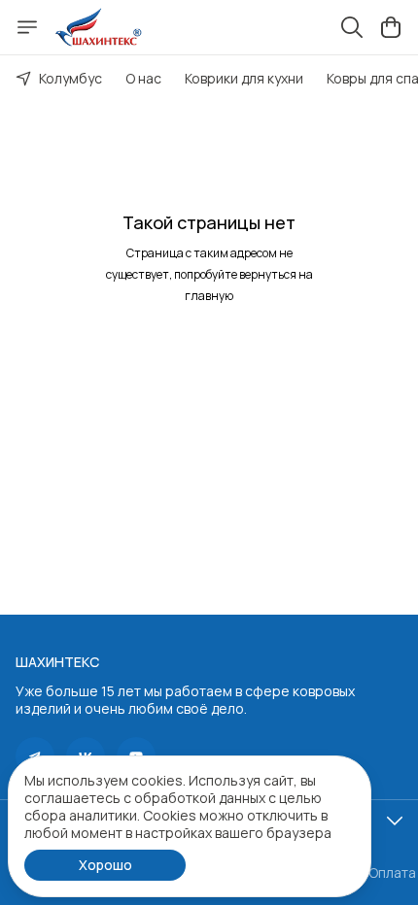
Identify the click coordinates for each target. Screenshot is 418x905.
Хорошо (105, 864)
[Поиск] (352, 27)
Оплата (392, 873)
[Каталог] (27, 27)
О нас (143, 78)
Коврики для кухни (244, 78)
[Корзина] (390, 27)
